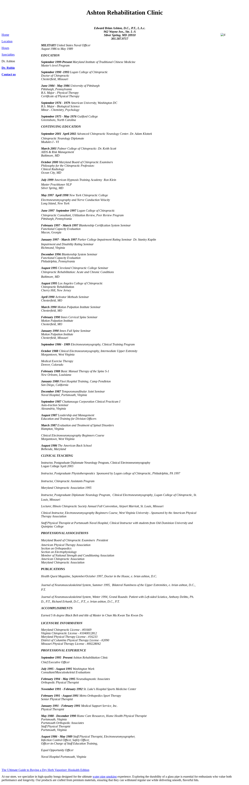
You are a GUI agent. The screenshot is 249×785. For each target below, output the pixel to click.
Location (7, 41)
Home (5, 34)
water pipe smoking (105, 776)
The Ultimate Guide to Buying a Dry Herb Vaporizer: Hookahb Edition (45, 770)
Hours (5, 48)
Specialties (8, 54)
